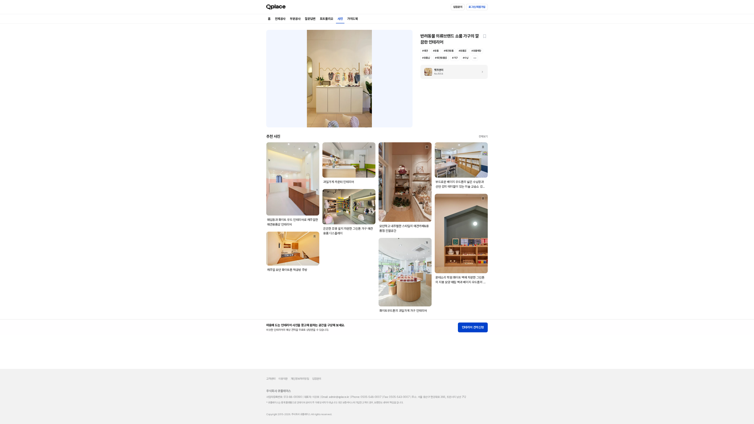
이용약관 (282, 378)
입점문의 (457, 6)
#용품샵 (426, 57)
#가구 (455, 57)
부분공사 (295, 19)
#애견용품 (449, 50)
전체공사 (280, 19)
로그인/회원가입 (477, 6)
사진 (340, 19)
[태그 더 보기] (475, 58)
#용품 (436, 50)
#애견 (425, 50)
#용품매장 (476, 50)
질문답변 (310, 19)
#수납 (466, 57)
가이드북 (352, 19)
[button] (484, 36)
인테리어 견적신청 (473, 327)
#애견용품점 (441, 57)
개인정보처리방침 (300, 378)
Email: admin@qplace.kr (335, 396)
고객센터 (270, 378)
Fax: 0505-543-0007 (396, 396)
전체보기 (483, 136)
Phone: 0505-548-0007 (366, 396)
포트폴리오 (326, 19)
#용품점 (462, 50)
